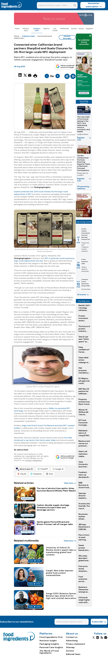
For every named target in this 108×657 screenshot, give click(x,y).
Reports (46, 29)
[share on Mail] (30, 75)
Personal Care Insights (51, 647)
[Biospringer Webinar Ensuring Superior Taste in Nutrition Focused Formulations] (84, 216)
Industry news (26, 29)
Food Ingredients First (51, 637)
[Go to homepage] (19, 640)
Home (17, 29)
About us (72, 633)
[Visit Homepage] (11, 9)
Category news (36, 29)
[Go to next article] (73, 77)
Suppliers (89, 29)
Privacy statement (75, 644)
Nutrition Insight (48, 640)
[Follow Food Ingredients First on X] (93, 638)
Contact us (71, 637)
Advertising (72, 640)
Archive (70, 651)
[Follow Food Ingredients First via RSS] (101, 638)
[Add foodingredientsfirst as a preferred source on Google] (65, 66)
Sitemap (70, 647)
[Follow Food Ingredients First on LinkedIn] (97, 638)
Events (81, 29)
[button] (43, 469)
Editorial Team (73, 654)
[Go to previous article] (67, 77)
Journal (74, 29)
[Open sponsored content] (54, 24)
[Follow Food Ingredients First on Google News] (106, 638)
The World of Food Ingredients (49, 652)
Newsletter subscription (92, 5)
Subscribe (97, 621)
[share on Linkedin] (20, 75)
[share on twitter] (25, 75)
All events (81, 294)
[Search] (75, 5)
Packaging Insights (49, 644)
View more (68, 483)
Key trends (54, 29)
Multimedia (64, 29)
